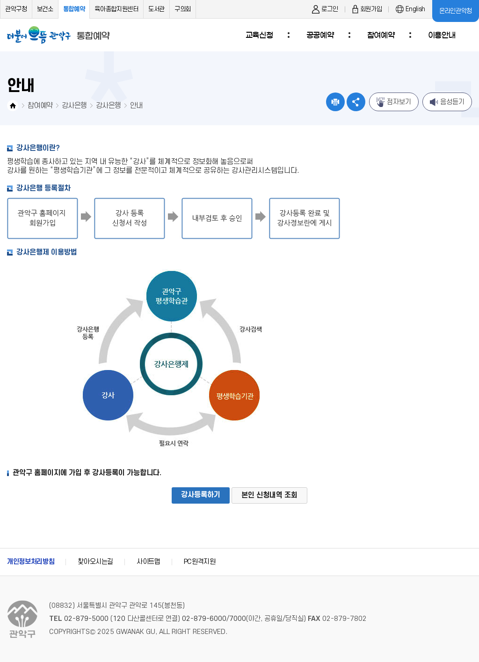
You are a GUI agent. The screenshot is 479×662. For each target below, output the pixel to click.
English (415, 9)
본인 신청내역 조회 (269, 495)
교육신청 (259, 35)
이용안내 (441, 35)
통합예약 (74, 9)
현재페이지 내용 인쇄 (335, 102)
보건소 (45, 9)
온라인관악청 (455, 10)
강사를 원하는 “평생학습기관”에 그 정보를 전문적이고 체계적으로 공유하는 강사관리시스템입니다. (153, 170)
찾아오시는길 (95, 562)
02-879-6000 (204, 619)
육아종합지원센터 (116, 9)
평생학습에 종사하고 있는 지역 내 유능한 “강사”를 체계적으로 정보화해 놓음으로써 (130, 161)
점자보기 (399, 102)
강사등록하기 (200, 495)
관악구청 (16, 9)
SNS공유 (356, 102)
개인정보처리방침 (30, 562)
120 (119, 619)
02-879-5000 (86, 619)
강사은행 (74, 105)
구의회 (182, 9)
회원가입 (371, 9)
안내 (136, 105)
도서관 (156, 9)
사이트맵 (148, 562)
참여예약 (380, 35)
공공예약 (320, 35)
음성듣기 (452, 102)
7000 (237, 619)
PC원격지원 (200, 562)
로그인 (329, 9)
